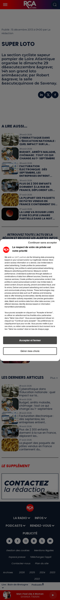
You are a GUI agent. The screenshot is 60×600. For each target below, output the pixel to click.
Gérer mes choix (30, 351)
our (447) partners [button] (19, 257)
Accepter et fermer (30, 340)
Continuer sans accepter (42, 242)
